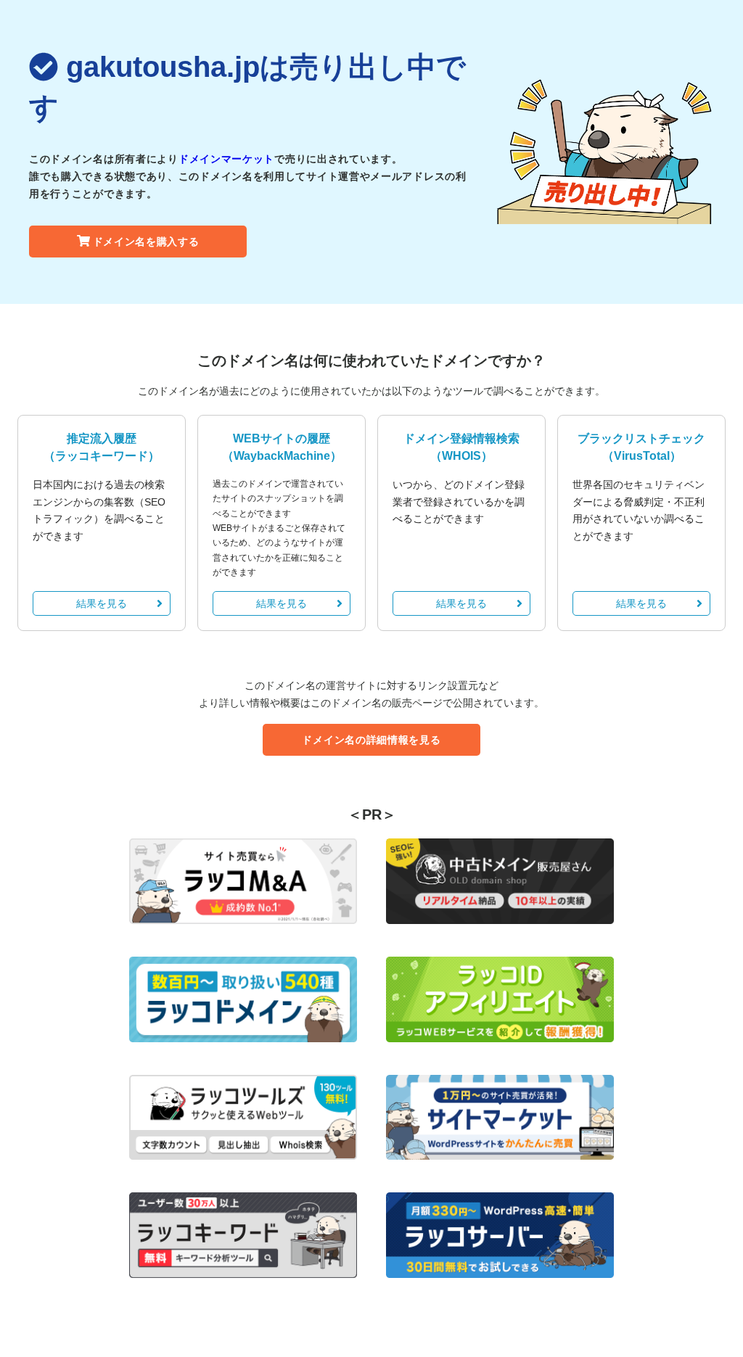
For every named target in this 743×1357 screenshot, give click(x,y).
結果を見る (101, 603)
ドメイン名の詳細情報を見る (371, 740)
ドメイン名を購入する (146, 241)
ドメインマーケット (226, 159)
